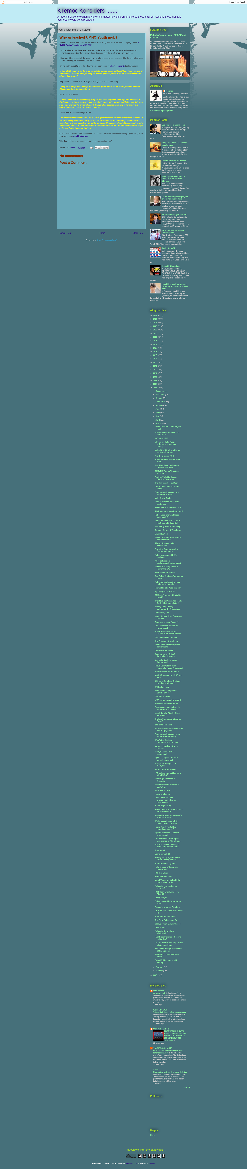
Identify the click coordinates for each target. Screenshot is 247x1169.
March (159, 423)
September (161, 402)
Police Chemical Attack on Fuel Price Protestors (169, 810)
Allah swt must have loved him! (169, 511)
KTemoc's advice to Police (166, 704)
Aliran (156, 1070)
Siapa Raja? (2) (161, 534)
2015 (155, 355)
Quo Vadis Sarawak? (164, 650)
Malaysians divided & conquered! (164, 753)
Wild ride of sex (162, 687)
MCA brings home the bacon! (168, 700)
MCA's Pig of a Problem (165, 769)
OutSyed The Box (161, 1029)
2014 (155, 359)
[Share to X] (101, 147)
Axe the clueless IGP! (164, 456)
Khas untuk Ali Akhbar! (165, 573)
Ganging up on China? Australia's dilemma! (165, 655)
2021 (155, 333)
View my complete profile (161, 111)
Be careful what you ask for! (174, 214)
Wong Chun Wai (160, 1010)
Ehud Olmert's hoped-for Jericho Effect (166, 691)
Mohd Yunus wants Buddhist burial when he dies (167, 881)
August (159, 405)
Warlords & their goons (165, 863)
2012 (155, 366)
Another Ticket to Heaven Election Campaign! (166, 478)
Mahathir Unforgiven (171, 266)
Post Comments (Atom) (107, 240)
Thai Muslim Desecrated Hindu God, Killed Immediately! (168, 602)
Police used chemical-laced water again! (167, 516)
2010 (155, 373)
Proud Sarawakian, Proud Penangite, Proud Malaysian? (169, 667)
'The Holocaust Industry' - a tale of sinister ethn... (169, 944)
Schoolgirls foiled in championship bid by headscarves (165, 800)
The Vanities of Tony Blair (166, 483)
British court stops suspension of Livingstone (168, 950)
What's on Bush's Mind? (165, 917)
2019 (155, 341)
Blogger (152, 1163)
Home (102, 233)
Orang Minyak (161, 898)
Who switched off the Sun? (167, 672)
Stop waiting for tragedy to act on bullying (170, 1072)
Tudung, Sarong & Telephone (168, 530)
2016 (155, 351)
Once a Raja (160, 927)
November (160, 394)
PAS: (173, 231)
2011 (155, 370)
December (160, 391)
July (158, 409)
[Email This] (96, 147)
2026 (155, 315)
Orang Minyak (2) (162, 854)
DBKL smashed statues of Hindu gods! (166, 627)
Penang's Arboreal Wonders (167, 907)
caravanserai (158, 991)
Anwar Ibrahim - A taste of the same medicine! (168, 538)
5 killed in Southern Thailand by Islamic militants (168, 682)
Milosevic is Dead (162, 790)
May (158, 416)
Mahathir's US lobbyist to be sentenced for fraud (167, 451)
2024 (155, 323)
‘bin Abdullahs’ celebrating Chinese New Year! (167, 466)
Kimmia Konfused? (163, 876)
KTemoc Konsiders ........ (88, 10)
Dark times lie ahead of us (173, 125)
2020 (155, 337)
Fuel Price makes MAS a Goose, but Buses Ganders (168, 632)
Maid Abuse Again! (163, 498)
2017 (155, 348)
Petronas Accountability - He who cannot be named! (167, 708)
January (159, 971)
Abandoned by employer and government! (167, 646)
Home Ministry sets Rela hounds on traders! (165, 828)
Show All (187, 1087)
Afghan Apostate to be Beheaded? (164, 544)
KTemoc (169, 91)
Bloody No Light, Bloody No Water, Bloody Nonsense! (167, 859)
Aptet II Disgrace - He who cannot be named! (166, 759)
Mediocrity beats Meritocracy (167, 527)
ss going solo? (159, 993)
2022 (155, 330)
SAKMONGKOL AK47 (162, 1048)
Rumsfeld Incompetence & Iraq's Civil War (166, 568)
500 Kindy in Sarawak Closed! (168, 924)
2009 (155, 377)
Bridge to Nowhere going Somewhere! (166, 661)
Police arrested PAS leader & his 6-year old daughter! (167, 522)
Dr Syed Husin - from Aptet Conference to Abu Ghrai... (168, 840)
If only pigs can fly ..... (165, 806)
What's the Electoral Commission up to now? (167, 741)
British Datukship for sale (166, 637)
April (158, 420)
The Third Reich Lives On (166, 920)
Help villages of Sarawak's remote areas (166, 868)
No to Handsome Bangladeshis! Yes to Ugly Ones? (169, 729)
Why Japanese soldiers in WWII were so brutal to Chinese (173, 178)
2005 (155, 975)
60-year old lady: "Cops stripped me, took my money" (165, 444)
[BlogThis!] (99, 147)
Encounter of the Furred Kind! (168, 508)
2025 (155, 319)
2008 (155, 380)
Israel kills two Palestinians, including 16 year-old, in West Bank (175, 286)
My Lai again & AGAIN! (165, 591)
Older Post (138, 233)
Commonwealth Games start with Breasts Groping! (167, 735)
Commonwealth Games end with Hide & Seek (167, 493)
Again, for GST (168, 248)
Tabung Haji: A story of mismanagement (169, 1012)
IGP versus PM (161, 438)
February (160, 967)
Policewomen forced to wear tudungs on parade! (167, 583)
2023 (155, 326)
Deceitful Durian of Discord (174, 161)
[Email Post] (91, 148)
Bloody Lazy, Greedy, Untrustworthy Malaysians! (167, 608)
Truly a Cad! (160, 850)
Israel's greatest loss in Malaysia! (165, 780)
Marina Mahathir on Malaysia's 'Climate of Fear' (168, 816)
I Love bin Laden (162, 794)
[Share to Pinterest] (107, 147)
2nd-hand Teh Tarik (163, 725)
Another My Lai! (162, 612)
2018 (155, 344)
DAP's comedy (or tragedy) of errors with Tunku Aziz (175, 198)
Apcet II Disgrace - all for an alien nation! (167, 834)
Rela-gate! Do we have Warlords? (164, 932)
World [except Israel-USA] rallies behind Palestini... (167, 822)
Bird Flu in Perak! (162, 696)
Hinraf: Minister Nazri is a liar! (168, 588)
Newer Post (65, 233)
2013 (155, 362)
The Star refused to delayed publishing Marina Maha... (167, 845)
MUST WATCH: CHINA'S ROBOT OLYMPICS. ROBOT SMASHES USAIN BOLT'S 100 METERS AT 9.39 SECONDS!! (175, 1035)
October (159, 398)
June (158, 413)
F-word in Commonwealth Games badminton (166, 550)
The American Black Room (166, 641)
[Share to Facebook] (104, 147)
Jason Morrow (131, 1163)
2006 (155, 388)
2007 (155, 384)
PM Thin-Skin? (161, 873)
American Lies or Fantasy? (167, 622)
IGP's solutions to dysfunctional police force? (168, 562)
